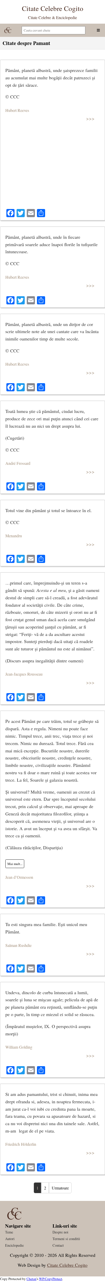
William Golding (18, 1047)
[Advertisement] (52, 167)
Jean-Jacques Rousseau (24, 674)
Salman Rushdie (18, 945)
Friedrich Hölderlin (20, 1144)
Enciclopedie (14, 1245)
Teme (9, 1232)
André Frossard (17, 463)
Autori (10, 1238)
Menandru (13, 535)
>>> (90, 118)
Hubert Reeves (17, 110)
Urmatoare (60, 1187)
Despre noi (60, 1232)
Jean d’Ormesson (19, 877)
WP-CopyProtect (50, 1278)
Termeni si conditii (66, 1238)
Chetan (31, 1278)
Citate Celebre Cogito (67, 1265)
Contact (58, 1245)
